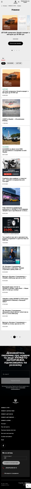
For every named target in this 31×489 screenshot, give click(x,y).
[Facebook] (3, 446)
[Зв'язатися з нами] (28, 486)
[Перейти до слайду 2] (14, 50)
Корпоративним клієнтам (8, 430)
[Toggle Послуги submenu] (7, 424)
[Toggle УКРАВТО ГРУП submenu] (10, 407)
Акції (2, 439)
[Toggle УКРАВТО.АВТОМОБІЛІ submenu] (15, 417)
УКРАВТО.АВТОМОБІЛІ (7, 417)
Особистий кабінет (6, 436)
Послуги (3, 423)
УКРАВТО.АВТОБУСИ (7, 414)
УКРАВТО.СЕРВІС (6, 420)
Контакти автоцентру (7, 433)
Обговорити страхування (11, 473)
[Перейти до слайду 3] (16, 50)
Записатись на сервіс (25, 2)
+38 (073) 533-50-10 (11, 467)
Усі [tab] (3, 58)
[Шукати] (18, 2)
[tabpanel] (15, 201)
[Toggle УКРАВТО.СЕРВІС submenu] (12, 420)
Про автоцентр (5, 427)
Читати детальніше (15, 43)
